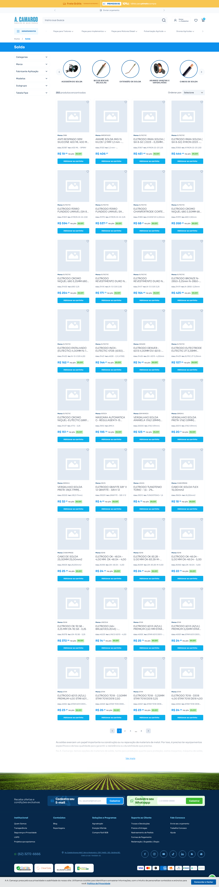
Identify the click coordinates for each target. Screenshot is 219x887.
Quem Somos (20, 824)
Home (17, 39)
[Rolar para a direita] (203, 31)
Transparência (20, 828)
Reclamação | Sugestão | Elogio (145, 842)
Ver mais (130, 758)
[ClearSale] (43, 868)
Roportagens (59, 828)
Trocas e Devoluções (140, 824)
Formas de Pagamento (141, 837)
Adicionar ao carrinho (73, 161)
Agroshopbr (97, 824)
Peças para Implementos (93, 31)
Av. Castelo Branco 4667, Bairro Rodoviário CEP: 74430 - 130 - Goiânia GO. (92, 852)
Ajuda (173, 833)
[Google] (23, 868)
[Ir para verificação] (196, 20)
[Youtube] (163, 854)
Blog (55, 824)
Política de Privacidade (98, 883)
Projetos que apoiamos (24, 842)
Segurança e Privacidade (25, 833)
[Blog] (191, 854)
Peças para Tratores (62, 31)
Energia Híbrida (99, 828)
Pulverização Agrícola (153, 31)
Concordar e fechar (203, 882)
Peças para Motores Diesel (123, 31)
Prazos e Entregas (139, 828)
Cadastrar (115, 801)
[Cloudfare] (64, 868)
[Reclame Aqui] (84, 868)
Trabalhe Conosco (178, 828)
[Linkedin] (182, 854)
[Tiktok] (173, 854)
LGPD (16, 837)
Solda (27, 39)
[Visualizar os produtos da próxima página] (148, 730)
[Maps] (201, 854)
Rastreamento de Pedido (142, 833)
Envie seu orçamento (179, 824)
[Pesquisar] (164, 20)
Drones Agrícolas (184, 31)
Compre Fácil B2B (100, 833)
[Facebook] (145, 854)
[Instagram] (154, 854)
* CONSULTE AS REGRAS (90, 3)
